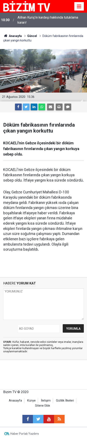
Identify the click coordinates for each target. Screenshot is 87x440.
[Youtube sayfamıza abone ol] (49, 419)
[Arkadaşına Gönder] (50, 107)
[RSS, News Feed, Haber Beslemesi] (59, 419)
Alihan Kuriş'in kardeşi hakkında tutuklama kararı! (48, 20)
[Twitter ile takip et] (38, 419)
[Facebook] (18, 107)
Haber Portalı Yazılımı (24, 433)
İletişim (46, 400)
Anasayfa (15, 400)
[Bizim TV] (26, 6)
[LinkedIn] (34, 107)
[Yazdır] (59, 107)
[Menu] (79, 7)
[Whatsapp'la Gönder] (41, 107)
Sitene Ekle (42, 405)
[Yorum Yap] (67, 107)
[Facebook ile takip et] (27, 419)
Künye (31, 400)
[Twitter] (26, 107)
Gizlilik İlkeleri (65, 400)
